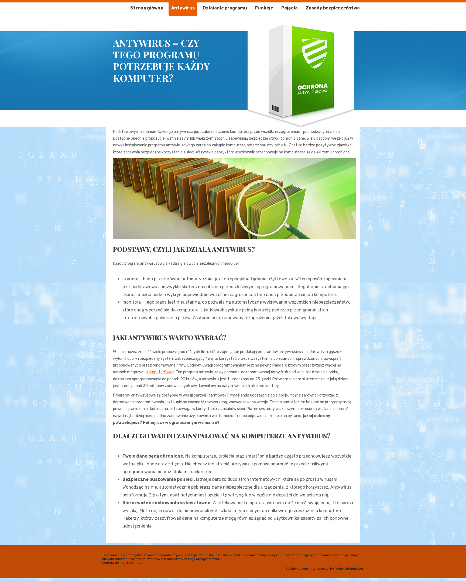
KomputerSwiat (160, 372)
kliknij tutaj (135, 563)
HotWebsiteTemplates (347, 568)
